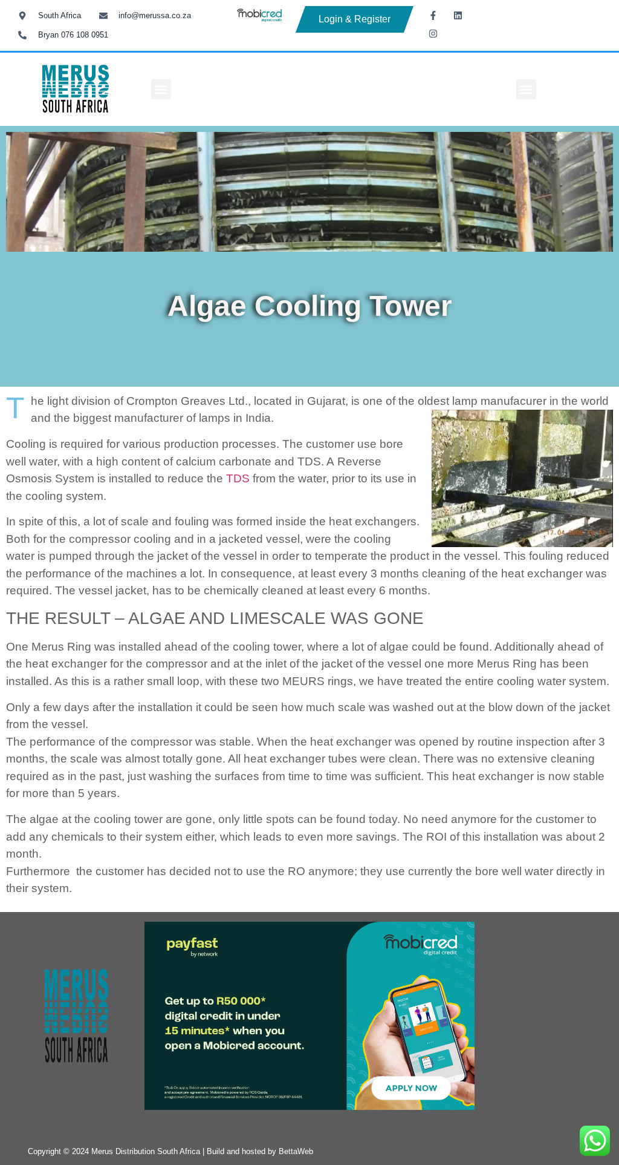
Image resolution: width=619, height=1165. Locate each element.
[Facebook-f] (433, 15)
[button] (161, 89)
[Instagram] (433, 33)
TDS (238, 478)
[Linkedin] (458, 15)
